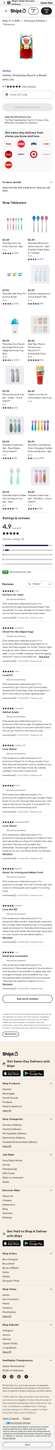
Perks (5, 1272)
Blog (5, 1209)
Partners (7, 1213)
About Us (7, 1196)
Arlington (7, 1330)
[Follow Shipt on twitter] (26, 1377)
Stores (6, 1165)
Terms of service (10, 1418)
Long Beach (9, 1348)
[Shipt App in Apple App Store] (11, 1073)
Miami (5, 1303)
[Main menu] (6, 11)
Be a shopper (10, 1259)
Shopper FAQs (10, 1281)
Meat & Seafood (12, 1106)
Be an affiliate (10, 1268)
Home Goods (10, 1098)
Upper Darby (10, 1343)
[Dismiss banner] (4, 3)
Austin (6, 1295)
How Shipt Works (12, 1160)
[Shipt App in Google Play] (33, 1073)
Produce (7, 1102)
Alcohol (6, 1089)
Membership (9, 1169)
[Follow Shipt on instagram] (11, 1377)
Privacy (26, 1418)
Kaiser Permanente (13, 1366)
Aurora (6, 1335)
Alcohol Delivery (11, 1129)
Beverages (8, 1093)
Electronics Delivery (13, 1138)
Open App (46, 3)
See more (44, 657)
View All (6, 1111)
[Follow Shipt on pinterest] (19, 1377)
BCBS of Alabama (12, 1370)
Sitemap (7, 1217)
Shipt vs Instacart (12, 1177)
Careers (7, 1200)
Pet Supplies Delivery (14, 1133)
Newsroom (8, 1204)
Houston (7, 1308)
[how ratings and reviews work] (22, 539)
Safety (6, 1276)
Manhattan (9, 1312)
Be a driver (8, 1263)
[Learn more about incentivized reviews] (15, 617)
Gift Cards (8, 1173)
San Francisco (10, 1299)
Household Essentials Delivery (19, 1142)
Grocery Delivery (12, 1125)
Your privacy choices (20, 1423)
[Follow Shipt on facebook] (4, 1377)
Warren (6, 1339)
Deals (5, 1182)
